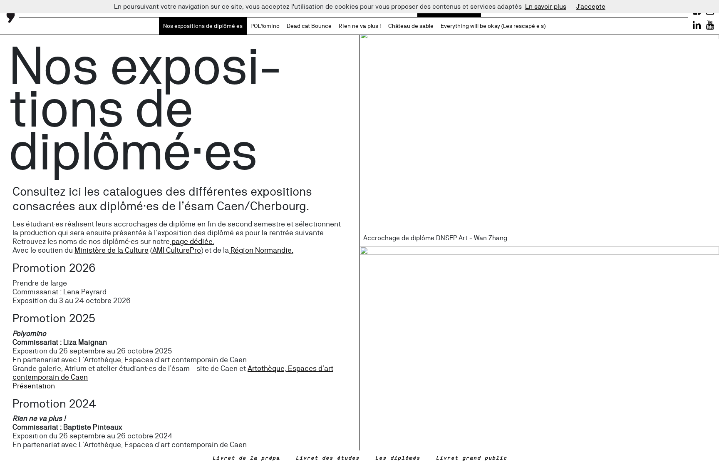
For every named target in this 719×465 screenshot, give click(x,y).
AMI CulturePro (176, 250)
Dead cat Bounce (309, 25)
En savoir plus (545, 6)
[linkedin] (696, 25)
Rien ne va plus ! (360, 25)
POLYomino (265, 25)
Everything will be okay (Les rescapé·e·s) (493, 25)
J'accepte (590, 6)
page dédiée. (192, 241)
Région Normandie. (261, 250)
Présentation (33, 385)
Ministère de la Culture (111, 250)
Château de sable (411, 25)
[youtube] (710, 25)
